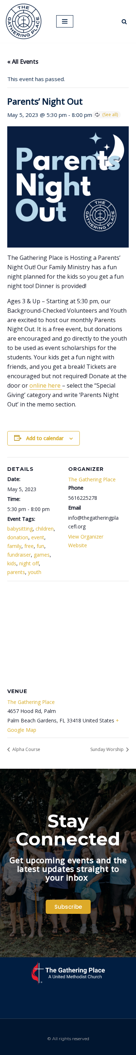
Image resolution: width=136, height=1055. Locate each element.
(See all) (110, 114)
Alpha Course (25, 749)
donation (17, 537)
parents (16, 572)
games (42, 554)
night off (29, 563)
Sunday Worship (107, 749)
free (29, 546)
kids (11, 563)
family (14, 546)
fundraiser (19, 554)
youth (34, 572)
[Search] (124, 21)
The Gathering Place (92, 479)
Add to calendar (44, 438)
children (45, 528)
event (37, 537)
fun (40, 546)
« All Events (22, 62)
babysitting (20, 528)
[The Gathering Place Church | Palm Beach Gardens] (25, 21)
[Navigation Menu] (64, 21)
